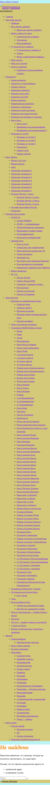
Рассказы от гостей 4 (26, 144)
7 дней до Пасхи (18, 626)
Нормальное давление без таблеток (33, 267)
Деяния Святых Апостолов (29, 508)
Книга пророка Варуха (27, 448)
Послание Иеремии (26, 445)
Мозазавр (21, 696)
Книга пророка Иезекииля (28, 452)
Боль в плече (23, 244)
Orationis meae (23, 304)
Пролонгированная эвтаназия (30, 227)
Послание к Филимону (27, 575)
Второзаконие (23, 341)
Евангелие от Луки (25, 502)
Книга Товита (23, 388)
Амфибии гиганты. (25, 659)
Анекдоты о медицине (21, 107)
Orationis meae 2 (24, 308)
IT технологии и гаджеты (22, 47)
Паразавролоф (23, 662)
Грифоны (21, 672)
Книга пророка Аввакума (28, 478)
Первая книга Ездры (26, 375)
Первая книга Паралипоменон (30, 368)
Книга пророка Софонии (28, 482)
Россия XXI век (23, 277)
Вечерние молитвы (25, 311)
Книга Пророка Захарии (27, 488)
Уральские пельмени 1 (21, 170)
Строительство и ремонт (28, 37)
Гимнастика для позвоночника (30, 247)
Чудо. (13, 599)
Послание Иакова (25, 512)
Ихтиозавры (22, 679)
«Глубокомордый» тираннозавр (31, 699)
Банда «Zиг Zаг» (18, 160)
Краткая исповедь (25, 321)
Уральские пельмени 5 (21, 184)
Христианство (12, 298)
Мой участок (16, 60)
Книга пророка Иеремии (28, 438)
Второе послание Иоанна (28, 525)
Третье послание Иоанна (28, 528)
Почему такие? (23, 669)
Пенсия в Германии (26, 294)
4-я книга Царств (24, 364)
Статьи (20, 53)
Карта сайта (11, 723)
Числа (19, 338)
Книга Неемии (23, 385)
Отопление (22, 40)
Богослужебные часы (20, 602)
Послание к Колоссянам (28, 555)
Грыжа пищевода (24, 254)
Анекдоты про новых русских (24, 114)
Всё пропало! (23, 288)
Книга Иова (22, 408)
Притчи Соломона (25, 415)
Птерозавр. (22, 682)
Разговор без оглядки (15, 214)
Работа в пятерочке (26, 291)
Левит (19, 334)
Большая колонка (25, 729)
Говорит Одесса (18, 87)
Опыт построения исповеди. (24, 324)
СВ (18, 733)
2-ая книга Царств (25, 358)
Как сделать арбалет (20, 27)
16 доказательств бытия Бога (24, 592)
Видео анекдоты (18, 100)
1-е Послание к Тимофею (28, 565)
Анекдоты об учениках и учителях (26, 117)
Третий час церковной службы (30, 605)
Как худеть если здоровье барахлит (33, 261)
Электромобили (18, 639)
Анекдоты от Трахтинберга (23, 83)
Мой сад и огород (19, 63)
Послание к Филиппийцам (29, 552)
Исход (19, 331)
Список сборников (25, 736)
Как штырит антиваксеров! (29, 237)
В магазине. (22, 147)
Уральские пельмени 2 (21, 174)
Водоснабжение (24, 43)
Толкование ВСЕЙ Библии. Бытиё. (26, 328)
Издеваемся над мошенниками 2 (32, 130)
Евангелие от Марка (26, 498)
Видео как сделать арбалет (29, 30)
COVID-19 (15, 217)
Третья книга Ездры (26, 381)
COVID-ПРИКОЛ (24, 221)
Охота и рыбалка (19, 67)
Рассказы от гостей (19, 134)
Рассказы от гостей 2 (26, 137)
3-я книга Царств (24, 361)
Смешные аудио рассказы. (23, 110)
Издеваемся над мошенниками (31, 127)
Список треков (17, 726)
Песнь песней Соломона (28, 421)
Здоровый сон (23, 257)
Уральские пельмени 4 (21, 180)
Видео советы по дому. (21, 33)
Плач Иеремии (23, 441)
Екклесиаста (22, 418)
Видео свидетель (19, 271)
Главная (9, 16)
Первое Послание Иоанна (29, 522)
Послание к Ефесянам (27, 549)
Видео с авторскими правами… (31, 57)
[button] (6, 11)
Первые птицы (23, 709)
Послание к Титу (24, 572)
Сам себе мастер (13, 20)
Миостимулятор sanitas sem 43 (31, 251)
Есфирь (20, 395)
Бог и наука (22, 595)
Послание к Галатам (26, 545)
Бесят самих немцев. (20, 646)
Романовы (15, 211)
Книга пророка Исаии (26, 435)
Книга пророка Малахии (28, 492)
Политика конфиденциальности (25, 739)
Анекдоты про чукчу (20, 93)
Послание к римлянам (27, 535)
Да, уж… (15, 274)
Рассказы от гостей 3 (26, 140)
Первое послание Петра (28, 515)
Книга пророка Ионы (26, 468)
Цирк (13, 167)
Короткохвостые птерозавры (29, 686)
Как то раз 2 (22, 124)
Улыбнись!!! (11, 77)
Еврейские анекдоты (20, 90)
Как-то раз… (16, 120)
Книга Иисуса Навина (26, 344)
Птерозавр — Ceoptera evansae (31, 689)
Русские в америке (19, 649)
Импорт (9, 636)
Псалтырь (21, 411)
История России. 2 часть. (28, 197)
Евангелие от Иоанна (26, 505)
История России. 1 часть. (22, 194)
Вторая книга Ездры (26, 378)
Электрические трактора (28, 642)
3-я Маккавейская (25, 405)
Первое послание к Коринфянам (32, 539)
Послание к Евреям (26, 579)
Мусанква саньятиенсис (27, 716)
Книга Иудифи (23, 391)
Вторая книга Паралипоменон (30, 371)
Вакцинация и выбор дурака (29, 231)
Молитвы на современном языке (26, 301)
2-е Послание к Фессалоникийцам (32, 562)
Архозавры (22, 706)
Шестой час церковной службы (31, 609)
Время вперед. (18, 164)
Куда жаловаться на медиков (30, 264)
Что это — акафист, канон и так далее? (29, 622)
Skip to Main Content (9, 2)
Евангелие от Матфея (27, 495)
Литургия (15, 619)
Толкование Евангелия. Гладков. (26, 589)
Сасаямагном (23, 713)
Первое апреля (24, 154)
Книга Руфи (22, 351)
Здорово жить (17, 241)
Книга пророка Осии (26, 455)
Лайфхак (15, 23)
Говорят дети (23, 150)
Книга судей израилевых (28, 348)
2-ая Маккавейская (25, 401)
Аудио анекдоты (18, 80)
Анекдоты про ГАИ (19, 97)
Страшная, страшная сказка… (30, 284)
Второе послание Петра (28, 518)
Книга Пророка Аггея (26, 485)
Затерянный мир (24, 666)
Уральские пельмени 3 (21, 177)
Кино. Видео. (11, 157)
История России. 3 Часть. (28, 201)
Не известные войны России (24, 207)
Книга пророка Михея (26, 472)
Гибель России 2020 (26, 281)
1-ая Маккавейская (25, 398)
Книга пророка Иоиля (26, 458)
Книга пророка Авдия (26, 465)
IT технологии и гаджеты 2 (29, 50)
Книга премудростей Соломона (31, 425)
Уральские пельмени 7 (21, 190)
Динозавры (16, 652)
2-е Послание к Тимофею (28, 569)
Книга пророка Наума (26, 475)
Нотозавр (21, 676)
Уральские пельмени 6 (21, 187)
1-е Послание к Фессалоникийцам (32, 559)
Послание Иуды (24, 532)
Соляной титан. (24, 656)
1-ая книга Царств (25, 354)
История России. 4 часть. (28, 204)
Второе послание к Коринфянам (31, 542)
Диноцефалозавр (24, 692)
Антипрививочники (25, 234)
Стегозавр (21, 702)
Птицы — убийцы (24, 719)
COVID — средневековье (28, 224)
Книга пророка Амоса (26, 462)
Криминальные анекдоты (22, 103)
